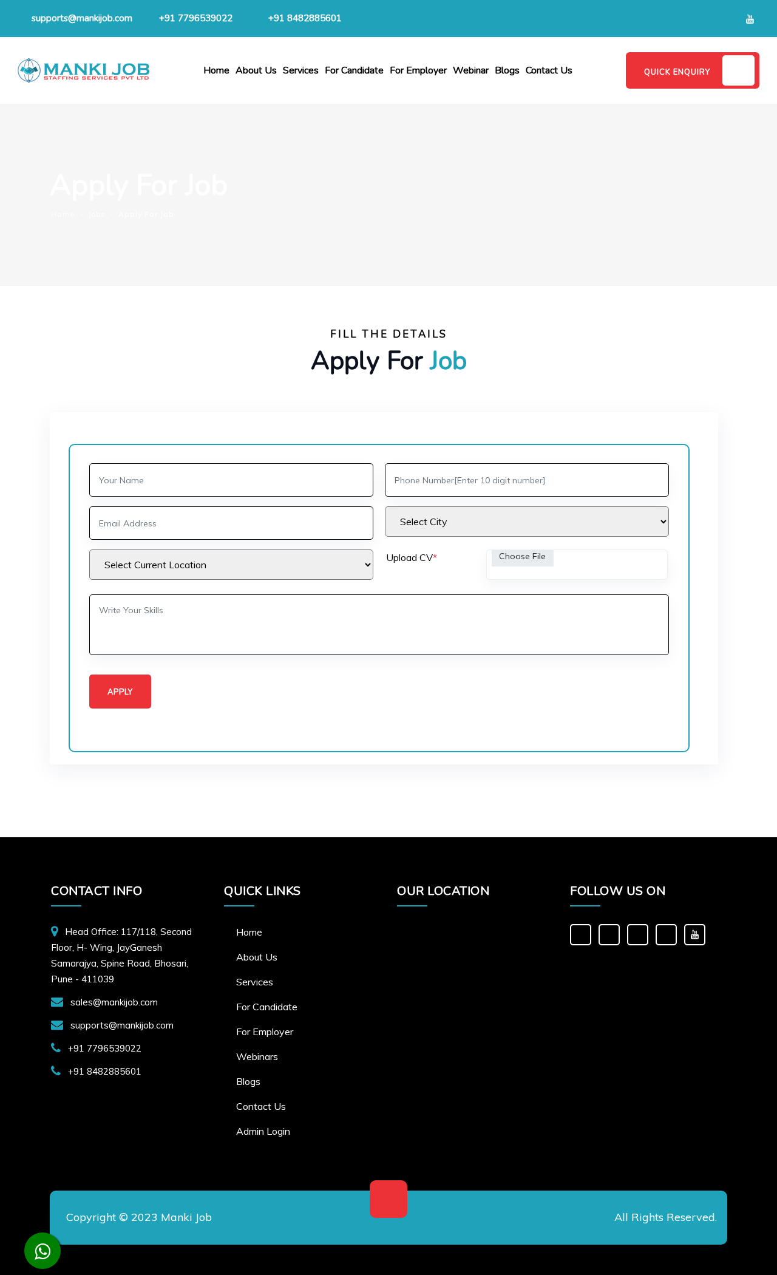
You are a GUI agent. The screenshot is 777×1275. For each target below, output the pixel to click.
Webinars (257, 1056)
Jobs (97, 214)
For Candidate (354, 70)
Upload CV (411, 557)
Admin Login (263, 1131)
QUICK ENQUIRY (677, 72)
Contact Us (549, 70)
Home (216, 70)
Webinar (471, 70)
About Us (256, 70)
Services (301, 70)
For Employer (418, 70)
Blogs (507, 70)
